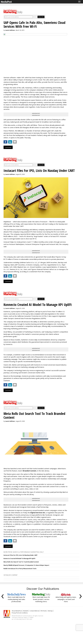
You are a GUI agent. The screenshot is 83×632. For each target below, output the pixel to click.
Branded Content (29, 471)
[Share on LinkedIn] (10, 142)
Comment (8, 147)
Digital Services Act (37, 513)
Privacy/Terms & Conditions (20, 613)
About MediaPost (17, 611)
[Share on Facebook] (5, 142)
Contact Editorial (34, 611)
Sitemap (50, 611)
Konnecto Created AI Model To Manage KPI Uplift (19, 558)
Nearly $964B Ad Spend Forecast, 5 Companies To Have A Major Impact (26, 565)
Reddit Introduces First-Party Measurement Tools (20, 568)
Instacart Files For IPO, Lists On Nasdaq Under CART (20, 555)
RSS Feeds (43, 611)
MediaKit (25, 611)
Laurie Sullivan (10, 30)
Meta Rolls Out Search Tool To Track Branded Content (21, 562)
